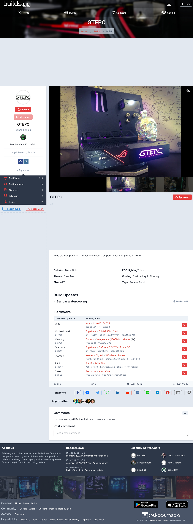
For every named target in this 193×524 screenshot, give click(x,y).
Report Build (13, 208)
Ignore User (36, 208)
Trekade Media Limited (158, 520)
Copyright (86, 519)
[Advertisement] (96, 61)
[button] (184, 131)
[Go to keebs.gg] (169, 4)
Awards (32, 508)
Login (187, 4)
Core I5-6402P (101, 323)
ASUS (89, 363)
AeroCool (91, 371)
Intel (88, 323)
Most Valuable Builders (60, 508)
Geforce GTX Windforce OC (114, 347)
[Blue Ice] (119, 487)
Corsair (90, 339)
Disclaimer (99, 519)
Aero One (104, 371)
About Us (25, 519)
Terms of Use (56, 519)
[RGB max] (74, 487)
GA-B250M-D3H (108, 331)
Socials (23, 508)
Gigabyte (91, 331)
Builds (97, 31)
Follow (25, 109)
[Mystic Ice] (28, 487)
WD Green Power (115, 355)
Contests (19, 514)
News (26, 503)
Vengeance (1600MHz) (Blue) (113, 339)
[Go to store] (184, 325)
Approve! (183, 197)
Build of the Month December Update (84, 470)
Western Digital (94, 355)
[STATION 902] (96, 487)
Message (24, 117)
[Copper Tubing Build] (164, 487)
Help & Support (39, 519)
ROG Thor (100, 363)
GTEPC (23, 124)
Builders (43, 508)
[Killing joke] (141, 487)
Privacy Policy (72, 519)
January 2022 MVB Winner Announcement (87, 463)
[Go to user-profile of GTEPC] (23, 97)
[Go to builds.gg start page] (17, 4)
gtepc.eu (24, 170)
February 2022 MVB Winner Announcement (87, 455)
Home (84, 31)
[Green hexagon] (51, 487)
